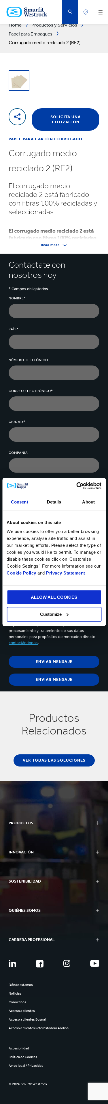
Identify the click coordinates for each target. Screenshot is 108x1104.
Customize (51, 614)
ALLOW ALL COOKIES (54, 597)
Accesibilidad (19, 1048)
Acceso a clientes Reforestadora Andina (39, 1028)
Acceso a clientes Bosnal (27, 1019)
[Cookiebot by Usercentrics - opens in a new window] (76, 486)
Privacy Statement (65, 572)
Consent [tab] (19, 501)
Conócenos (17, 1002)
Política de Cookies (23, 1057)
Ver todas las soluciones (54, 760)
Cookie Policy (21, 572)
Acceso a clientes (22, 1011)
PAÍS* (14, 329)
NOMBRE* (17, 298)
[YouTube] (94, 963)
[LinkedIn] (12, 963)
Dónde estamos (21, 985)
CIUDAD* (17, 422)
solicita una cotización (65, 119)
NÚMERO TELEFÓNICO (28, 360)
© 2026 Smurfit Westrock (28, 1084)
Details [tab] (54, 501)
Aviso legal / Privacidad (26, 1066)
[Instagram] (66, 963)
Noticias (15, 993)
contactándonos (23, 642)
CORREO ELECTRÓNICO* (31, 391)
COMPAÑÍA (18, 453)
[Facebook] (39, 963)
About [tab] (88, 501)
